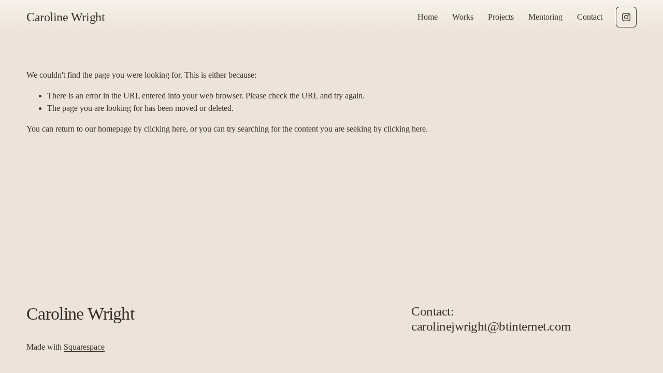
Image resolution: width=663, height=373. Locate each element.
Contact (589, 16)
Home (427, 16)
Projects (501, 16)
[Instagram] (626, 17)
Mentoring (545, 16)
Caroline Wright (65, 17)
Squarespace (84, 346)
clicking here (165, 128)
